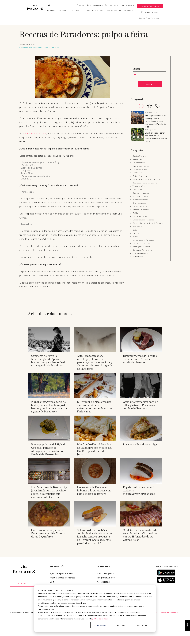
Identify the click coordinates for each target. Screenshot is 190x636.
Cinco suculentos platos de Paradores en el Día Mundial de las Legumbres (48, 533)
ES (49, 5)
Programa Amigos (106, 577)
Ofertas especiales (139, 169)
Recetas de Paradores (50, 48)
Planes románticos (139, 206)
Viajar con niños (138, 186)
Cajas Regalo (76, 10)
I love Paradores (138, 162)
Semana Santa (137, 159)
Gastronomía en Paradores (30, 48)
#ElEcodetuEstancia (140, 253)
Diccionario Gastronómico (142, 250)
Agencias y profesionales (62, 573)
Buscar (136, 69)
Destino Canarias (139, 156)
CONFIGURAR (100, 625)
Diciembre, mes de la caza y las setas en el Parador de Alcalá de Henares (140, 359)
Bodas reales (137, 189)
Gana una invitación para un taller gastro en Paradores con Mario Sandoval (140, 405)
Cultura (135, 230)
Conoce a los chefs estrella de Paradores (148, 223)
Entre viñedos (137, 173)
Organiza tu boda (139, 203)
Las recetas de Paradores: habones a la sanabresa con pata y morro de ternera (94, 490)
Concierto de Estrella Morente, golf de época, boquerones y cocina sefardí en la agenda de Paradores (48, 360)
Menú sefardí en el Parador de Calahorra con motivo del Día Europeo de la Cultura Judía (94, 449)
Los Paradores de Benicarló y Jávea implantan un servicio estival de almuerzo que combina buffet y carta (49, 492)
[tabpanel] (149, 127)
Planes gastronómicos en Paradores (146, 179)
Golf (52, 581)
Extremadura (137, 233)
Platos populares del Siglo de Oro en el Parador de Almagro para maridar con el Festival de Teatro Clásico (49, 449)
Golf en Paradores (139, 176)
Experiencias (97, 10)
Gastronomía (63, 10)
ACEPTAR (121, 625)
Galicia (135, 213)
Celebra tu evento (113, 10)
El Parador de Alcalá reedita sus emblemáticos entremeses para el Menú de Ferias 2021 (94, 406)
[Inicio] (35, 5)
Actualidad (127, 10)
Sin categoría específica (141, 247)
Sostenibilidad (137, 257)
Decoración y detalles (140, 193)
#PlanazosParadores (140, 210)
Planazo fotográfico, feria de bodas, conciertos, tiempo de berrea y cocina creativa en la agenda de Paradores (49, 406)
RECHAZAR (142, 625)
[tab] (141, 106)
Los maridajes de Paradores (143, 240)
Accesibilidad (103, 581)
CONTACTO (23, 584)
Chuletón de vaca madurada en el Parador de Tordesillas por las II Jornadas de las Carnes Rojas (140, 535)
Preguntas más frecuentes (62, 577)
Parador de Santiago (35, 133)
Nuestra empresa (105, 573)
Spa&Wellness (138, 226)
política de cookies (100, 619)
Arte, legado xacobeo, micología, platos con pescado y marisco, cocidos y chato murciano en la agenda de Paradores (95, 362)
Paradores (51, 10)
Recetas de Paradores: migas (140, 444)
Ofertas (86, 10)
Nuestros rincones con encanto (144, 183)
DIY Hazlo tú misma (140, 196)
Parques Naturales (139, 216)
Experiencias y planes (140, 166)
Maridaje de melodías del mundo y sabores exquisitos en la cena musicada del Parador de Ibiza (155, 121)
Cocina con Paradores (141, 243)
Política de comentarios (170, 613)
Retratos (135, 236)
